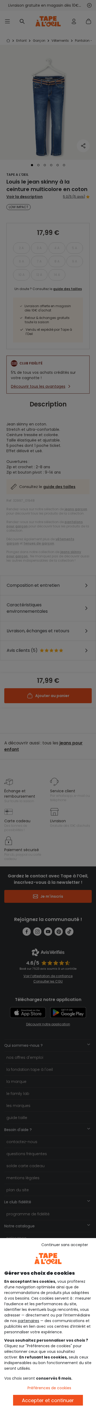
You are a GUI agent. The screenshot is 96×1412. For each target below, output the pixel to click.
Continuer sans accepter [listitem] (64, 1244)
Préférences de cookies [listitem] (49, 1388)
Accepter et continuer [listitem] (48, 1400)
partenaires (28, 1320)
